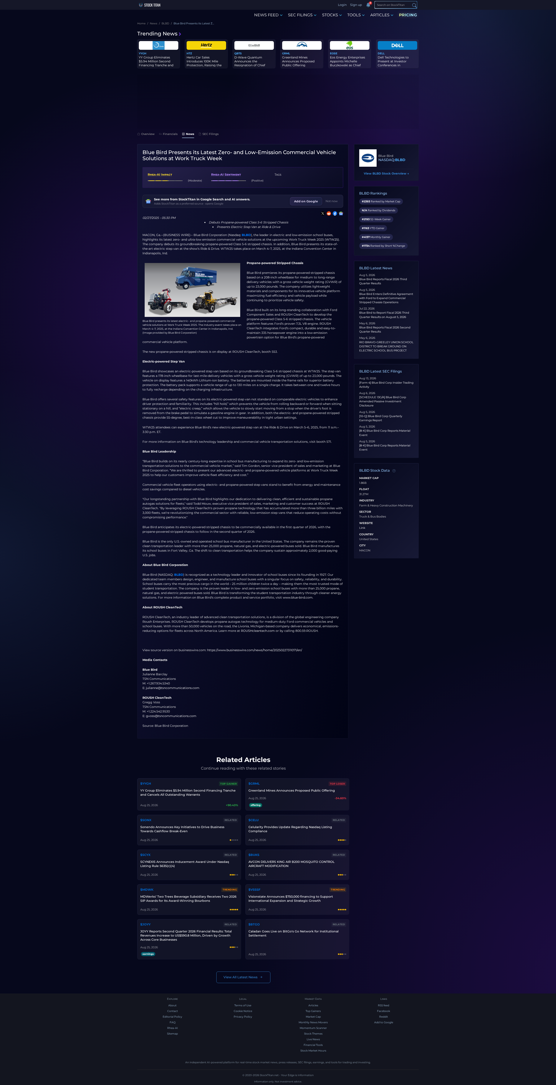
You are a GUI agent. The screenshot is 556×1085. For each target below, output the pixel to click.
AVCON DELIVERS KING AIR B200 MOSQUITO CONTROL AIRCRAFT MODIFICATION (291, 864)
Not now (332, 201)
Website (366, 523)
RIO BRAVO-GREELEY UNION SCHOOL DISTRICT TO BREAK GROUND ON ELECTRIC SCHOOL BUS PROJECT (386, 346)
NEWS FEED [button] (266, 15)
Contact (172, 1011)
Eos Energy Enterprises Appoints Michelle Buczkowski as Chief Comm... (347, 63)
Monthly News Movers (313, 1022)
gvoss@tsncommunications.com (171, 716)
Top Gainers (313, 1011)
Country (366, 534)
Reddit (383, 1016)
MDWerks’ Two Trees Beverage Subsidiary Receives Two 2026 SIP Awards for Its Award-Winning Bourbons (188, 899)
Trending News (157, 33)
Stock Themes (313, 1033)
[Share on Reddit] (328, 213)
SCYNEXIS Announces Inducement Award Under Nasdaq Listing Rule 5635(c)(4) (184, 864)
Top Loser (337, 783)
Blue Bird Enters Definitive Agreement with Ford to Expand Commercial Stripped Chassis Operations (386, 298)
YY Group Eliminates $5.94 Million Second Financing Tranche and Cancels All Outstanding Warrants (188, 793)
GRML (286, 53)
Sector (365, 511)
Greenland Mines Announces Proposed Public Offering (298, 61)
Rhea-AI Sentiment (226, 174)
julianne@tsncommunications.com (172, 688)
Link (362, 527)
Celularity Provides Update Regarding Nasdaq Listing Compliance (290, 829)
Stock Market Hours (313, 1050)
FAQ (172, 1022)
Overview (148, 134)
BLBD (246, 235)
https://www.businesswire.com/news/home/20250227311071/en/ (254, 650)
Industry (366, 500)
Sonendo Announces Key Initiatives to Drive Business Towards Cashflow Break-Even (182, 829)
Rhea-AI (172, 1028)
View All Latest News (240, 977)
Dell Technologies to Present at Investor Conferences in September (393, 63)
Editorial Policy (172, 1016)
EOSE (333, 53)
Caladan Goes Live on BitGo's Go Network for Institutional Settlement (293, 933)
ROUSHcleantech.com (258, 631)
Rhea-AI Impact (160, 174)
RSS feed (383, 1005)
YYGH (142, 53)
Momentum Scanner (313, 1028)
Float (364, 489)
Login (342, 5)
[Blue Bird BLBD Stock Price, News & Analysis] (368, 158)
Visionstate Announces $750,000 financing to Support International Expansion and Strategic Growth (290, 899)
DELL (381, 53)
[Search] (414, 5)
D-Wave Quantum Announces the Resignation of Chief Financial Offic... (249, 63)
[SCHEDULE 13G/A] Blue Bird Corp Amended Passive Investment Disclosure (382, 401)
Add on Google (306, 201)
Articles (313, 1005)
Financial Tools (313, 1045)
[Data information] (393, 471)
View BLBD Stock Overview (386, 173)
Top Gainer (228, 783)
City (362, 545)
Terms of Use (242, 1005)
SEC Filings (210, 134)
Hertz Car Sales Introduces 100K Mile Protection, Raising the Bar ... (204, 63)
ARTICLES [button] (379, 15)
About (172, 1005)
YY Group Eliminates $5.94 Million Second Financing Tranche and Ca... (156, 63)
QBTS (238, 53)
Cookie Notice (243, 1011)
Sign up (356, 5)
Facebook (383, 1011)
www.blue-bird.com (298, 597)
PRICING (408, 15)
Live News (313, 1039)
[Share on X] (322, 213)
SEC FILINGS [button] (300, 15)
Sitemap (172, 1033)
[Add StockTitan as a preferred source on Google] (340, 213)
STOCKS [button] (330, 15)
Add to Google (383, 1022)
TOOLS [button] (354, 15)
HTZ (189, 53)
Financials (170, 134)
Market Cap (369, 478)
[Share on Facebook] (334, 213)
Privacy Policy (243, 1016)
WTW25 (332, 239)
